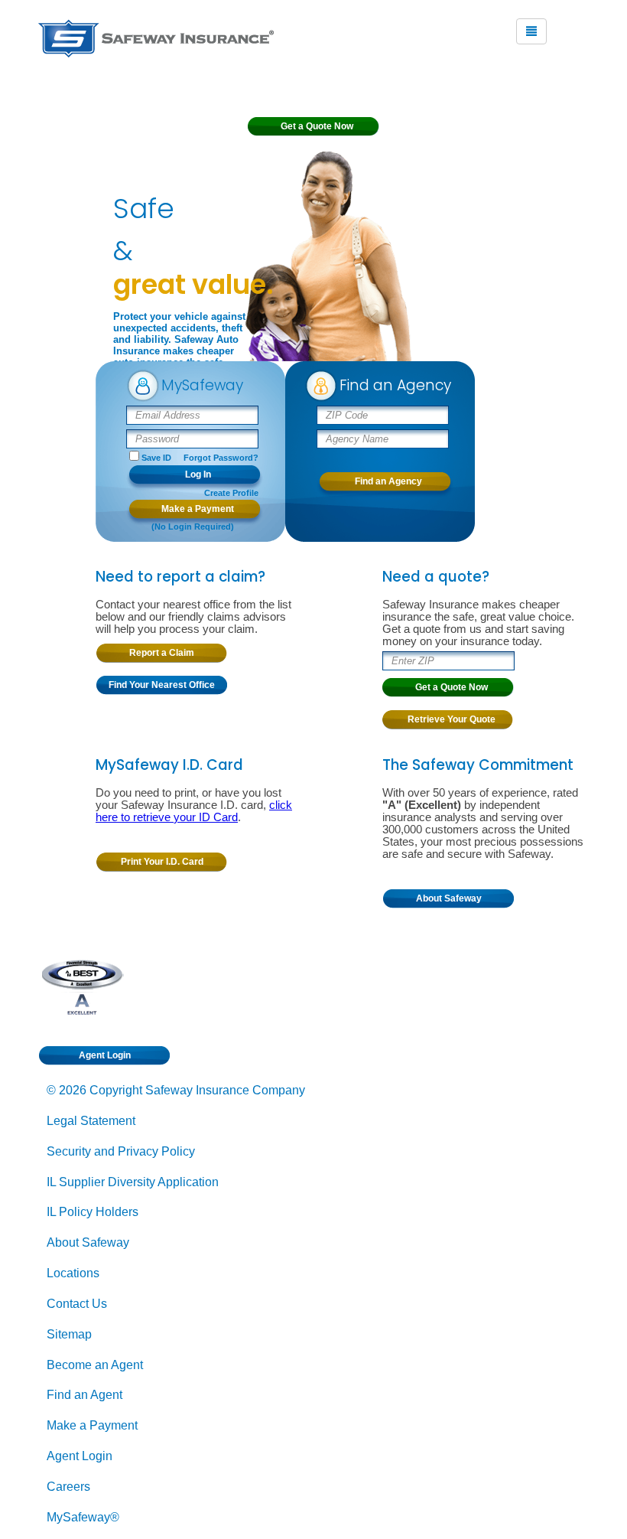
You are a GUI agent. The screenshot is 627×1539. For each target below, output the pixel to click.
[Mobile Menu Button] (531, 31)
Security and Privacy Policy (121, 1151)
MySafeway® (83, 1517)
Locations (73, 1273)
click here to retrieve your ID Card (194, 811)
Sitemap (69, 1334)
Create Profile (231, 492)
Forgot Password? (221, 457)
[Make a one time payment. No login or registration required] (194, 513)
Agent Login (79, 1455)
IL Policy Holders (92, 1211)
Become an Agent (95, 1364)
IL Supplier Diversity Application (133, 1181)
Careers (68, 1486)
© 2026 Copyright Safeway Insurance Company (176, 1090)
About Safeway (88, 1242)
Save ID (156, 457)
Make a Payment (92, 1425)
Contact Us (77, 1303)
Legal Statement (91, 1120)
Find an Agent (84, 1394)
